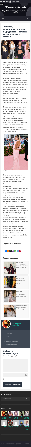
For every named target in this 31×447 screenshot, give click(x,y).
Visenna (16, 426)
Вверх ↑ (27, 444)
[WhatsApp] (15, 251)
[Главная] (1, 1)
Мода (7, 336)
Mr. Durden (21, 417)
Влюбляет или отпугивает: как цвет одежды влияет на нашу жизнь (20, 280)
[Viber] (13, 251)
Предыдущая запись (12, 341)
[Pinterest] (20, 251)
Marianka (4, 426)
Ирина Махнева (16, 418)
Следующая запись (11, 344)
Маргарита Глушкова (10, 427)
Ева (10, 417)
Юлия (21, 426)
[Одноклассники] (8, 251)
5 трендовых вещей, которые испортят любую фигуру (21, 307)
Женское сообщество (15, 7)
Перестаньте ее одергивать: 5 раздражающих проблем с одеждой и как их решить (21, 294)
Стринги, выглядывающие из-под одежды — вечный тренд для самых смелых (15, 31)
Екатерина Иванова (4, 418)
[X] (10, 251)
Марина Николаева (26, 418)
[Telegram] (18, 251)
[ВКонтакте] (6, 251)
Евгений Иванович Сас (26, 428)
